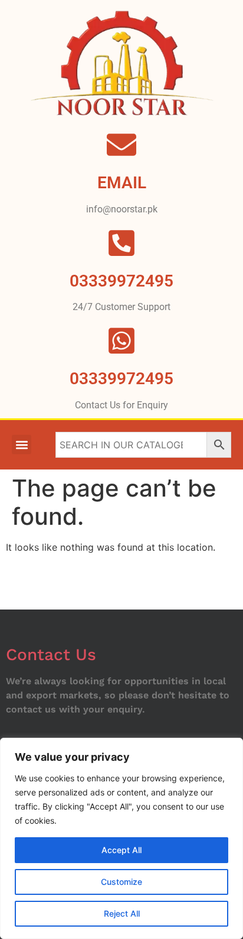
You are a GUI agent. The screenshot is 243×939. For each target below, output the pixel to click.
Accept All (121, 850)
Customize (121, 882)
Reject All (122, 913)
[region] (121, 838)
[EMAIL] (121, 144)
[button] (21, 444)
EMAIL (121, 182)
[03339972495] (121, 340)
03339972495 (121, 378)
